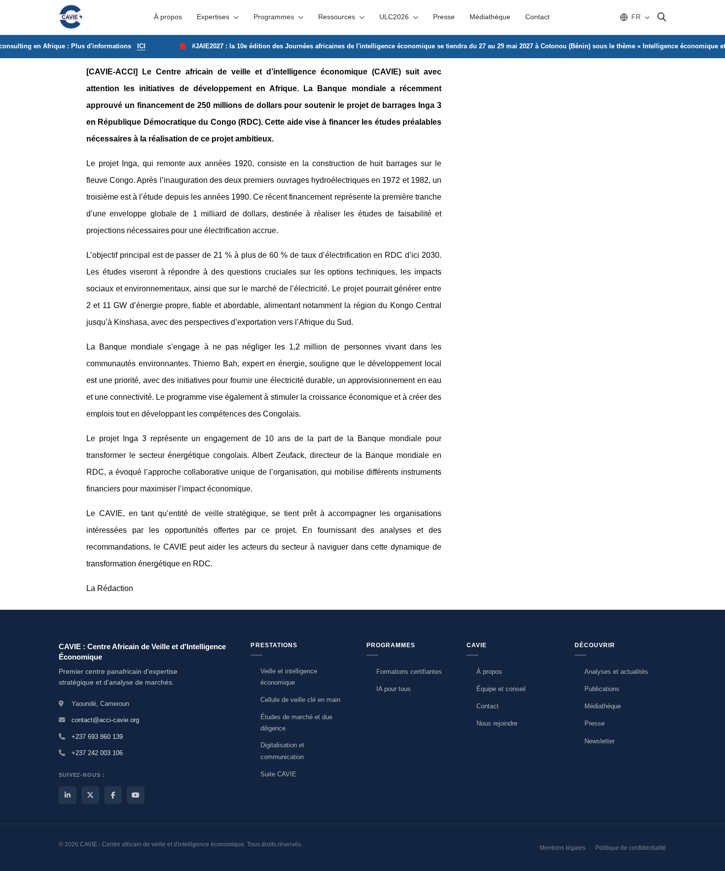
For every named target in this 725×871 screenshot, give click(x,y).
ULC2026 (394, 17)
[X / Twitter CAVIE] (90, 795)
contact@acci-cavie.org (105, 720)
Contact (537, 17)
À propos (168, 17)
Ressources (336, 17)
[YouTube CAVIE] (136, 795)
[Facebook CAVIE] (113, 795)
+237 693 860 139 (97, 736)
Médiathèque (490, 17)
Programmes (274, 17)
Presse (444, 17)
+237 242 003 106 (97, 753)
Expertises (213, 17)
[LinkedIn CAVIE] (67, 795)
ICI (129, 46)
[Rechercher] (661, 17)
